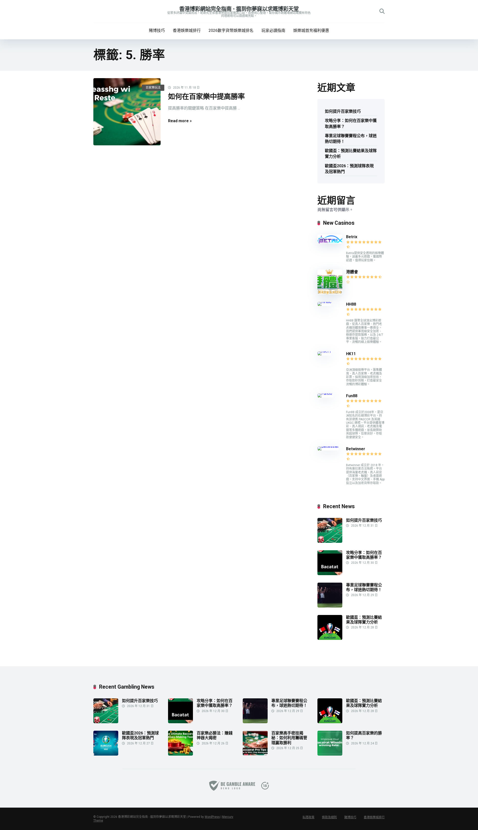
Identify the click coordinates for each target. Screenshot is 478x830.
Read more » (180, 120)
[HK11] (324, 351)
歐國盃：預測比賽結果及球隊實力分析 (351, 153)
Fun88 (352, 395)
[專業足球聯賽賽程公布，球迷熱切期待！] (329, 606)
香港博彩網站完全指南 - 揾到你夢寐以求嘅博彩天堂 (239, 8)
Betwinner (355, 448)
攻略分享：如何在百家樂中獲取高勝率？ (351, 123)
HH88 (351, 304)
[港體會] (329, 293)
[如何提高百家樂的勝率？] (329, 754)
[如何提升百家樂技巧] (329, 541)
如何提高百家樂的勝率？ (364, 735)
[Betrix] (329, 242)
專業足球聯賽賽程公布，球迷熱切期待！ (351, 138)
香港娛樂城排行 (187, 30)
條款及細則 (329, 817)
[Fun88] (325, 393)
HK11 (351, 353)
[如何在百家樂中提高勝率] (127, 111)
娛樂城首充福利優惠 (311, 30)
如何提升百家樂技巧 (343, 111)
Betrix (351, 236)
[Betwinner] (328, 446)
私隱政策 (308, 817)
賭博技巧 (157, 30)
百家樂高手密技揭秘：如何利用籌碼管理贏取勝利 (289, 738)
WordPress (212, 817)
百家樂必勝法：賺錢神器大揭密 (215, 735)
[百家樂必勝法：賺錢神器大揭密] (180, 754)
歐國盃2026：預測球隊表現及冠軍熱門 (349, 169)
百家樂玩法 (153, 87)
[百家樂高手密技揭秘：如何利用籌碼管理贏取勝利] (255, 754)
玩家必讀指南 (273, 30)
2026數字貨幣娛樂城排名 (231, 30)
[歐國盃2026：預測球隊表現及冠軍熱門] (105, 754)
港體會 (352, 272)
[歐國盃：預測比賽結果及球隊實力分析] (329, 638)
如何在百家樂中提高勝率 (206, 97)
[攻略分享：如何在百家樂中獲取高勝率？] (329, 573)
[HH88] (324, 301)
